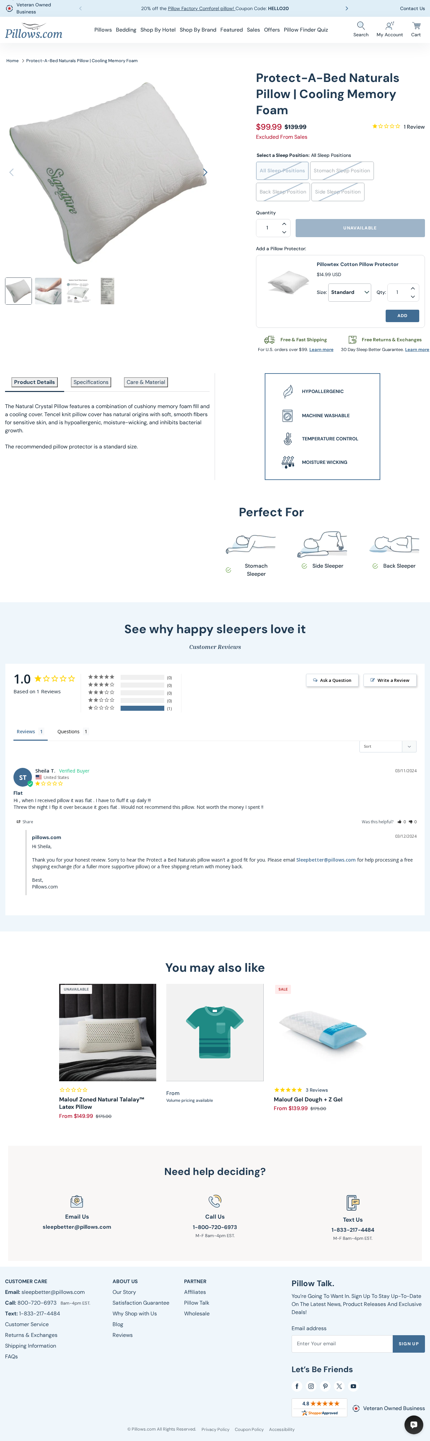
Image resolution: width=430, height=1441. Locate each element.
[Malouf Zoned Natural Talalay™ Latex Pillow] (108, 1032)
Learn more (321, 349)
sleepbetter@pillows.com (77, 1226)
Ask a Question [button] (335, 680)
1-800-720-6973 (215, 1227)
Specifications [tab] (91, 382)
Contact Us (412, 8)
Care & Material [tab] (146, 382)
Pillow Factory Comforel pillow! (201, 8)
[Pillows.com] (33, 30)
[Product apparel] (215, 1032)
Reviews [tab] (26, 731)
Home (12, 60)
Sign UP (409, 1344)
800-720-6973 (37, 1302)
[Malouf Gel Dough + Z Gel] (322, 1032)
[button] (348, 8)
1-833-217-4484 (353, 1229)
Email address (309, 1328)
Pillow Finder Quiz (306, 29)
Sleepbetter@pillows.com (326, 860)
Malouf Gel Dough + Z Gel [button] (308, 1099)
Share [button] (27, 822)
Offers (272, 29)
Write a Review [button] (394, 680)
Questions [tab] (68, 731)
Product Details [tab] (34, 382)
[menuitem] (103, 30)
